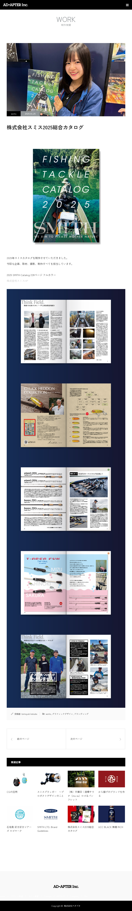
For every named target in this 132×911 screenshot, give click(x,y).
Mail (86, 896)
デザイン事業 (17, 896)
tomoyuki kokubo (29, 713)
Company (74, 896)
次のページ (76, 738)
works (13, 113)
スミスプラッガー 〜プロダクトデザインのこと (50, 793)
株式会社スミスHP (17, 281)
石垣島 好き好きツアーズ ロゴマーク (19, 828)
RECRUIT (61, 896)
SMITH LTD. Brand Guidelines (47, 828)
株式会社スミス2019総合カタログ (81, 828)
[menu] (127, 5)
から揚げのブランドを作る (111, 793)
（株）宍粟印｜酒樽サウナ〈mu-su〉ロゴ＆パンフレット (81, 795)
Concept (47, 896)
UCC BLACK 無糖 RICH (110, 827)
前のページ (23, 738)
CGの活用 (12, 792)
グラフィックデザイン (62, 713)
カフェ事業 (33, 896)
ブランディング (81, 713)
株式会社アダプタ (72, 905)
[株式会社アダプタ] (28, 5)
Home (2, 896)
